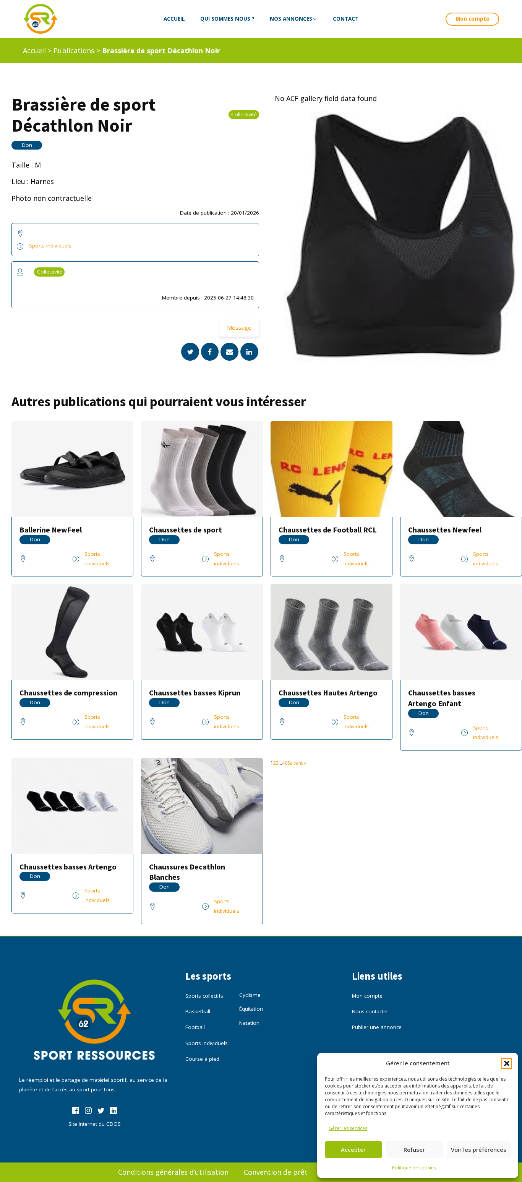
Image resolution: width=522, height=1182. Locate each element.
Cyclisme (250, 995)
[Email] (229, 352)
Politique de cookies (414, 1167)
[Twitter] (190, 352)
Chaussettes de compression (68, 692)
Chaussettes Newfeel (444, 529)
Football (195, 1027)
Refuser (414, 1149)
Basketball (197, 1011)
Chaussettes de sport (185, 529)
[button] (507, 1063)
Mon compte (473, 18)
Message (239, 328)
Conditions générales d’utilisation (173, 1172)
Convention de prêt (276, 1172)
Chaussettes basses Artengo (68, 866)
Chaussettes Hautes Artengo (328, 692)
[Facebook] (210, 352)
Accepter (353, 1149)
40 (284, 763)
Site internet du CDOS (94, 1123)
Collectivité (244, 114)
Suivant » (296, 763)
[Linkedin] (249, 352)
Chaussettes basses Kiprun (194, 692)
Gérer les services (348, 1128)
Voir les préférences (478, 1149)
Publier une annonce (377, 1027)
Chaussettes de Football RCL (328, 529)
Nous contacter (370, 1011)
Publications (73, 50)
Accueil (34, 50)
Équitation (251, 1008)
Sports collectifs (204, 995)
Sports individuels (50, 246)
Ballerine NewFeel (50, 529)
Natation (249, 1022)
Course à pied (202, 1058)
